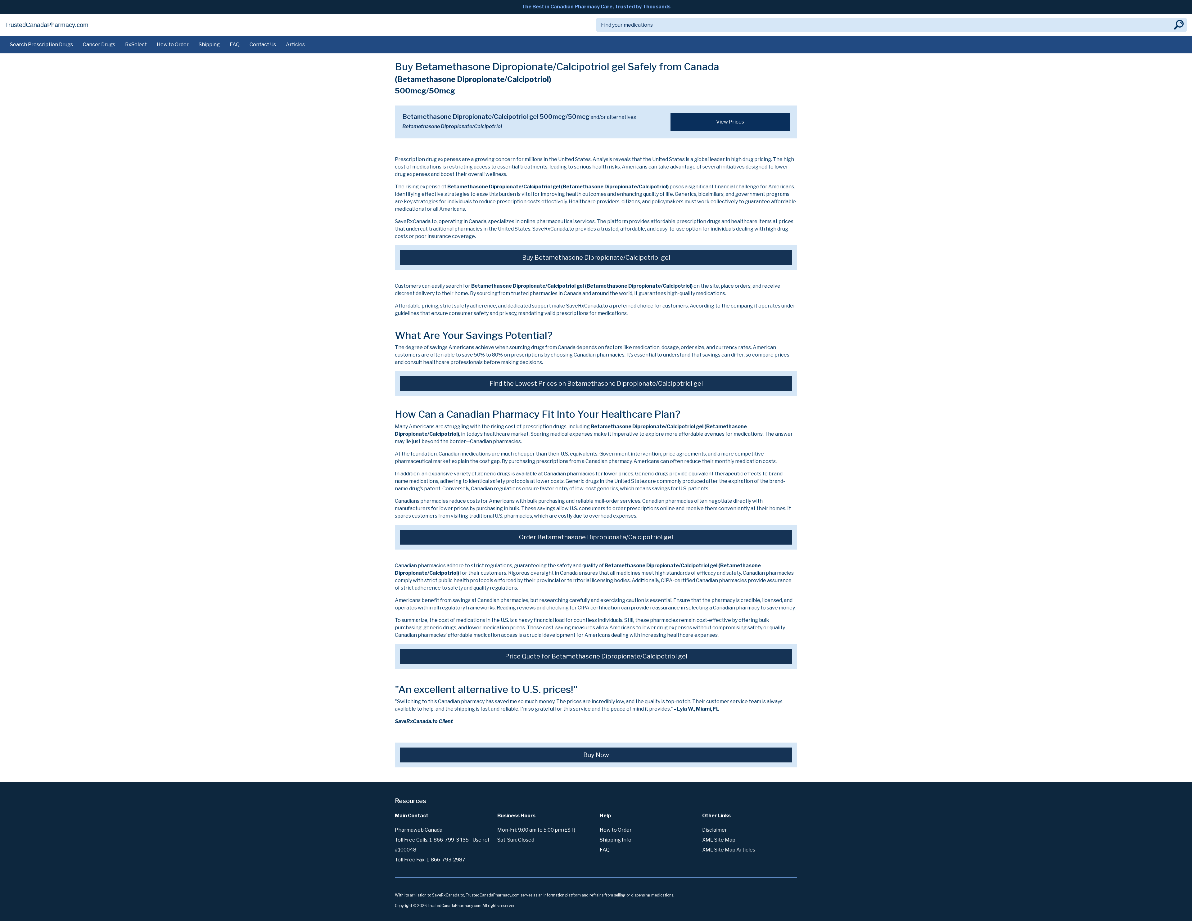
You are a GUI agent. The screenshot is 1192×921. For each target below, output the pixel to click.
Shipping (209, 44)
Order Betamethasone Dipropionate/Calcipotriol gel (596, 537)
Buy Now (596, 755)
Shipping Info (615, 840)
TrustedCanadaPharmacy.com (46, 24)
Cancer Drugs (99, 44)
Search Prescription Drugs (41, 44)
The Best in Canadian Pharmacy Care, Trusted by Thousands (596, 7)
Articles (295, 44)
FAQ (235, 44)
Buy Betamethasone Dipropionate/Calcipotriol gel (596, 257)
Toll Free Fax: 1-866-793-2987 (430, 860)
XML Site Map (718, 840)
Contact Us (263, 44)
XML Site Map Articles (728, 850)
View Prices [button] (730, 122)
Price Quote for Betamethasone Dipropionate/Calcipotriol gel (596, 656)
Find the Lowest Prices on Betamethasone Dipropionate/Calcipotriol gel (596, 383)
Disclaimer (714, 830)
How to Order (173, 44)
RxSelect (136, 44)
